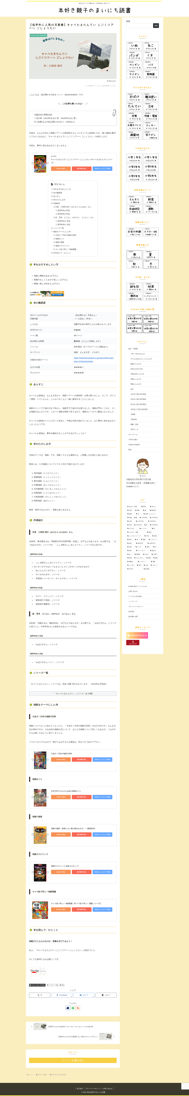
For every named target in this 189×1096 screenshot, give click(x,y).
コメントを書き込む (73, 1060)
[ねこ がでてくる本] (151, 46)
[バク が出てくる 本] (151, 65)
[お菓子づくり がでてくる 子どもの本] (134, 125)
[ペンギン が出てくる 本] (134, 65)
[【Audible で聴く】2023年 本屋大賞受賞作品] (134, 328)
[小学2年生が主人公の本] (151, 157)
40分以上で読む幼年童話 (139, 409)
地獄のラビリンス (62, 246)
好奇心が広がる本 (137, 369)
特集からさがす (136, 379)
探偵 (62, 985)
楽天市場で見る (81, 168)
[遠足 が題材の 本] (134, 199)
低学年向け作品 (64, 210)
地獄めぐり (59, 239)
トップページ (133, 601)
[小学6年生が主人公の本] (151, 176)
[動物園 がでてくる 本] (151, 74)
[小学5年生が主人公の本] (134, 176)
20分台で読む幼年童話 (38, 985)
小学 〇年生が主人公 (138, 354)
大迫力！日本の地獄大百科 (65, 235)
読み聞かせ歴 (133, 616)
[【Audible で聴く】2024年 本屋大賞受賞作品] (151, 319)
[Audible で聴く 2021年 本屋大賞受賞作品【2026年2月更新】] (151, 328)
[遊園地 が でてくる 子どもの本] (134, 135)
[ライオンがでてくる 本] (134, 74)
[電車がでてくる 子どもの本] (151, 116)
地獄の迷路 (59, 242)
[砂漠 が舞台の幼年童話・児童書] (151, 286)
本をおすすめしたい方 (62, 189)
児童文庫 (134, 419)
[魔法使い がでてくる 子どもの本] (151, 97)
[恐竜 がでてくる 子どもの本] (134, 116)
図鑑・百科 (134, 424)
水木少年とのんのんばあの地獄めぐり (66, 791)
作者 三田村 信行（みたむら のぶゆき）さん (73, 207)
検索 (128, 21)
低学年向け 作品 (64, 221)
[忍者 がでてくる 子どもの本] (151, 106)
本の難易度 (57, 193)
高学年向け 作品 (64, 224)
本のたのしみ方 (59, 200)
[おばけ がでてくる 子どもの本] (134, 97)
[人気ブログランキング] (137, 638)
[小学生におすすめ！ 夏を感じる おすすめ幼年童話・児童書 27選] (151, 254)
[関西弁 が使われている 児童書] (134, 296)
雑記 (129, 449)
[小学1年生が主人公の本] (134, 157)
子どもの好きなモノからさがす (141, 359)
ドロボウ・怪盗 (53, 985)
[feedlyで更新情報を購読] (73, 1008)
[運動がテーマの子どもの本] (151, 209)
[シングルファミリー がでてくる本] (151, 296)
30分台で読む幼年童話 (138, 404)
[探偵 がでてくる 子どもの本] (134, 106)
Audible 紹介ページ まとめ (137, 586)
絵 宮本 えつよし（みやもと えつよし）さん (74, 217)
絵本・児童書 (133, 349)
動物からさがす (136, 364)
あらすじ (56, 196)
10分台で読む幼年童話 (138, 394)
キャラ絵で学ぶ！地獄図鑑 (65, 249)
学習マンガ (134, 429)
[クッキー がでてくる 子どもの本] (151, 125)
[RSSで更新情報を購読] (78, 1008)
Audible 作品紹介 (134, 444)
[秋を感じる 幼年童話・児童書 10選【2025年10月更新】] (134, 264)
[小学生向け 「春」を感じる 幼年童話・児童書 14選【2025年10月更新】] (134, 254)
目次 (56, 184)
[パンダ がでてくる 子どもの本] (134, 55)
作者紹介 (56, 203)
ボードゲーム (133, 434)
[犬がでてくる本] (134, 46)
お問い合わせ (133, 591)
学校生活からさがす (137, 374)
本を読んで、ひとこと (62, 253)
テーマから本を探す (135, 596)
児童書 (133, 414)
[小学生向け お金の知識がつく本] (134, 232)
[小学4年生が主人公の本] (151, 167)
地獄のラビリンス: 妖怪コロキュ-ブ (65, 866)
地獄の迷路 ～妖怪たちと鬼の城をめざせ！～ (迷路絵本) (73, 828)
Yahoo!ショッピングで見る (102, 168)
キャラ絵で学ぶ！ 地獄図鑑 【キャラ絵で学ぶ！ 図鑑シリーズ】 (76, 903)
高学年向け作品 (64, 214)
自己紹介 (131, 611)
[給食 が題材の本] (151, 199)
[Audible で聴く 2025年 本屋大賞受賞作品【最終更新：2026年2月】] (134, 319)
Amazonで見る (61, 168)
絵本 (132, 389)
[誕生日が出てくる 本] (134, 286)
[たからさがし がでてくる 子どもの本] (151, 135)
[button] (106, 995)
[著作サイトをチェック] (68, 1008)
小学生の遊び (133, 439)
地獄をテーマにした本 (62, 232)
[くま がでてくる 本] (151, 55)
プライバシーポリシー (136, 606)
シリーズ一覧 (58, 228)
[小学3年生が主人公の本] (134, 167)
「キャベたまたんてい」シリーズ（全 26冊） (74, 693)
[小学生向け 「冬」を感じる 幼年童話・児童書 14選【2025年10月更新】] (151, 264)
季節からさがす (136, 384)
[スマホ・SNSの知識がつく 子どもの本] (151, 232)
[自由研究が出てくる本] (134, 209)
